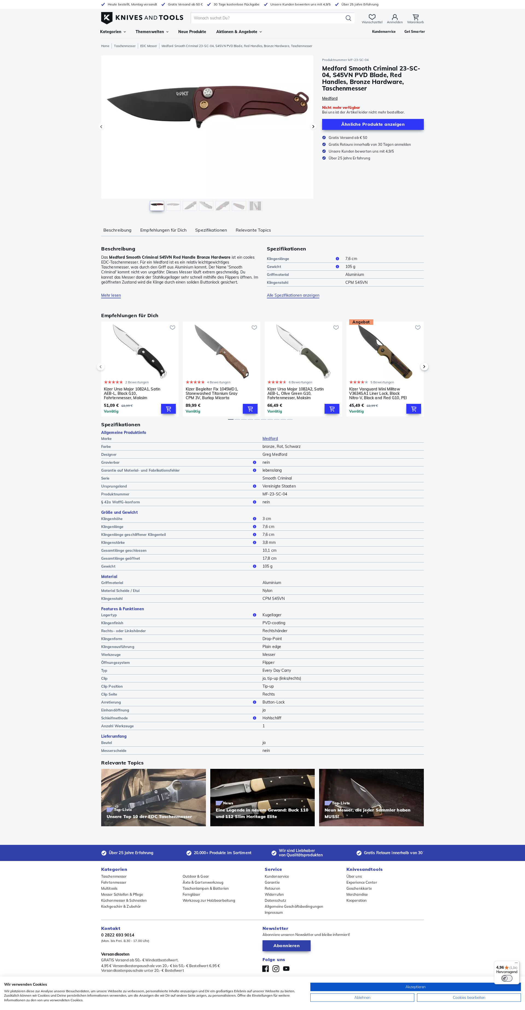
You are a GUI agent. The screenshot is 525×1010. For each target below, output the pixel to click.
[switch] (506, 978)
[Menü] (516, 964)
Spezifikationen (211, 230)
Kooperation (356, 900)
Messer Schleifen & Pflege (122, 894)
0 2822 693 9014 (118, 935)
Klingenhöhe (111, 518)
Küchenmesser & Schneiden (124, 900)
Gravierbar (110, 462)
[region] (207, 135)
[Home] (142, 17)
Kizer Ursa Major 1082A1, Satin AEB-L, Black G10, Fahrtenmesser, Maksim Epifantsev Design (132, 393)
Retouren (272, 888)
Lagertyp (109, 615)
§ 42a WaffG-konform (120, 502)
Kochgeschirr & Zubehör (121, 906)
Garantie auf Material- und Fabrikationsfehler (140, 470)
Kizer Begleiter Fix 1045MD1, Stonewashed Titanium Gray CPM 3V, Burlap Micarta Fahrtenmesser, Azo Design (212, 393)
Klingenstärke (113, 542)
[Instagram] (276, 969)
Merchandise (357, 894)
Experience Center (361, 882)
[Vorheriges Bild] (101, 126)
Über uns (354, 876)
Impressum (274, 912)
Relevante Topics (253, 230)
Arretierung (111, 702)
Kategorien (110, 31)
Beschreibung (117, 230)
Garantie (272, 882)
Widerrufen (274, 894)
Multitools (109, 888)
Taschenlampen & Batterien (206, 888)
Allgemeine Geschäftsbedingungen (294, 906)
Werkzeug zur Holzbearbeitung (209, 900)
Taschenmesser (124, 46)
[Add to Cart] (168, 409)
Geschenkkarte (359, 888)
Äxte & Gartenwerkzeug (203, 882)
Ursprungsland (114, 486)
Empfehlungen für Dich (163, 230)
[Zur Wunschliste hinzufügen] (173, 328)
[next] (415, 366)
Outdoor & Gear (196, 876)
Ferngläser (191, 894)
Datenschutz (275, 900)
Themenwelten (150, 31)
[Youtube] (286, 969)
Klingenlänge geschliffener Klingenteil (133, 534)
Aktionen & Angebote (237, 31)
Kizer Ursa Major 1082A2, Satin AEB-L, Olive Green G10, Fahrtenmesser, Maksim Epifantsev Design (295, 393)
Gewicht (274, 266)
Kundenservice (277, 876)
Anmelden (395, 22)
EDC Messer (148, 46)
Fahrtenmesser (113, 882)
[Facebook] (265, 969)
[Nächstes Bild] (313, 126)
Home (105, 46)
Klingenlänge (278, 258)
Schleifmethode (114, 718)
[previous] (110, 366)
